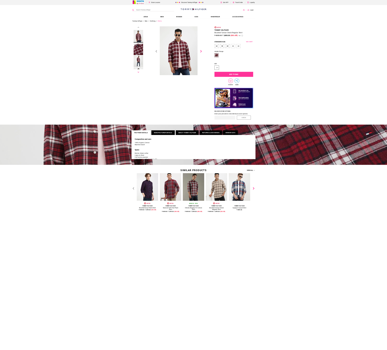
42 (216, 46)
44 (238, 46)
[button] (217, 55)
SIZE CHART (249, 41)
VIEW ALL (250, 170)
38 (222, 46)
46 (233, 46)
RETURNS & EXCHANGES (211, 133)
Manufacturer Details (163, 133)
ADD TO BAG (233, 74)
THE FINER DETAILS (141, 133)
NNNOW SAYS (230, 133)
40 (227, 46)
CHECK (244, 117)
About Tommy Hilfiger (187, 133)
